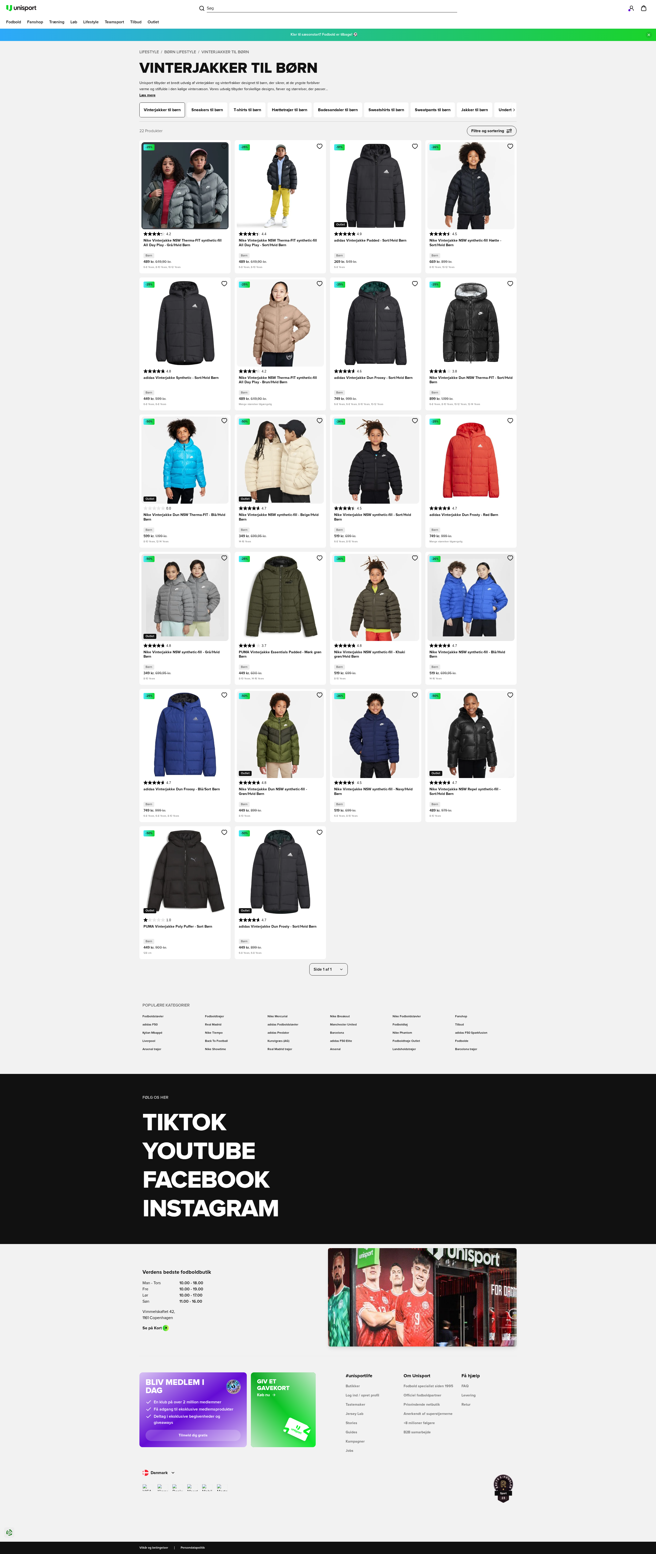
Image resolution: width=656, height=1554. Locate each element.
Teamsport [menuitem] (114, 22)
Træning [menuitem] (56, 22)
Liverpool (148, 1041)
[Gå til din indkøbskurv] (644, 8)
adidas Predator (278, 1032)
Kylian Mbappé (152, 1032)
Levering (469, 1395)
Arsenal (335, 1049)
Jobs (349, 1451)
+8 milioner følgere (419, 1423)
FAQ (465, 1386)
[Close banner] (649, 35)
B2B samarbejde (417, 1432)
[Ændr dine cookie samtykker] (9, 1532)
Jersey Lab (354, 1414)
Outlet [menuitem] (153, 22)
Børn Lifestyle (180, 52)
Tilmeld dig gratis (193, 1435)
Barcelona (337, 1032)
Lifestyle (149, 52)
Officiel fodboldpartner (422, 1395)
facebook (205, 1180)
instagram (210, 1209)
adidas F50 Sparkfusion (471, 1032)
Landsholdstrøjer (404, 1049)
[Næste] (514, 109)
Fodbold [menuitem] (13, 22)
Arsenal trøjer (151, 1049)
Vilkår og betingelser (153, 1547)
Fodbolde (461, 1041)
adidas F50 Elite (341, 1041)
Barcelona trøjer (466, 1049)
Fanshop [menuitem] (35, 22)
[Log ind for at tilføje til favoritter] (224, 146)
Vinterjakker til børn (225, 52)
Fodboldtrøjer (214, 1016)
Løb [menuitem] (73, 22)
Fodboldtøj (400, 1024)
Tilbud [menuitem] (135, 22)
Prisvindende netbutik (422, 1404)
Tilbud (459, 1024)
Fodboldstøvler (152, 1016)
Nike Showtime (215, 1049)
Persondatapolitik (193, 1547)
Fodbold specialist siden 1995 (428, 1386)
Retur (466, 1404)
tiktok (184, 1123)
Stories (351, 1423)
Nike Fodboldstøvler (407, 1016)
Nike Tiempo (214, 1032)
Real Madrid (213, 1024)
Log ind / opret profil (362, 1395)
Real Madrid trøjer (280, 1049)
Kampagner (355, 1441)
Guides (351, 1432)
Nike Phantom (402, 1032)
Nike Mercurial (278, 1016)
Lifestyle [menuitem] (91, 22)
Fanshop (461, 1016)
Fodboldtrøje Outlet (406, 1041)
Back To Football (216, 1041)
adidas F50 (150, 1024)
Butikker (353, 1386)
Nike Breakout (340, 1016)
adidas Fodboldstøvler (283, 1024)
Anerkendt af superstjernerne (428, 1414)
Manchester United (343, 1024)
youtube (198, 1151)
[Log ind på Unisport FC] (631, 8)
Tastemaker (355, 1404)
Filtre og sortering (487, 131)
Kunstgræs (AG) (278, 1041)
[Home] (21, 8)
